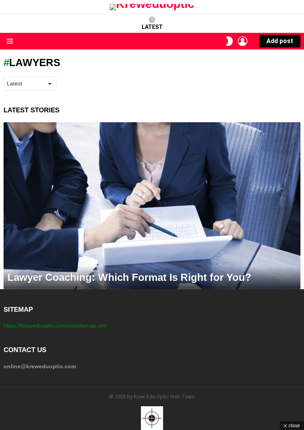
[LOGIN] (242, 41)
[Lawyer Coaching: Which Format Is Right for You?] (152, 205)
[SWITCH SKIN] (229, 41)
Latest (152, 27)
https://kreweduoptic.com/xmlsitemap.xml (55, 325)
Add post (279, 41)
